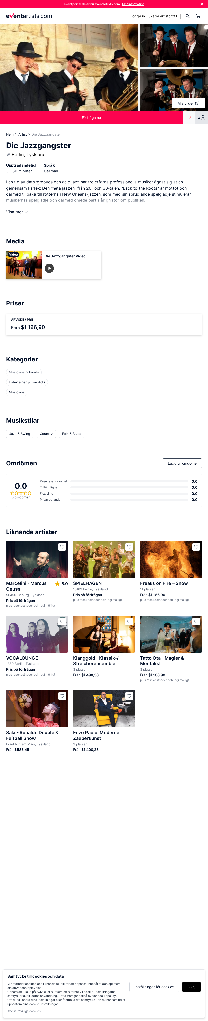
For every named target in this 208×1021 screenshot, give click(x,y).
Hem (10, 134)
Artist (22, 134)
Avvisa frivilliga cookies (24, 1011)
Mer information (133, 4)
